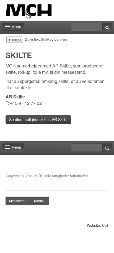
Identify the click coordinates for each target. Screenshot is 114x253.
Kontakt (39, 200)
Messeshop (18, 200)
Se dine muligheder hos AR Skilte (38, 119)
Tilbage (16, 40)
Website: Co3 (97, 225)
